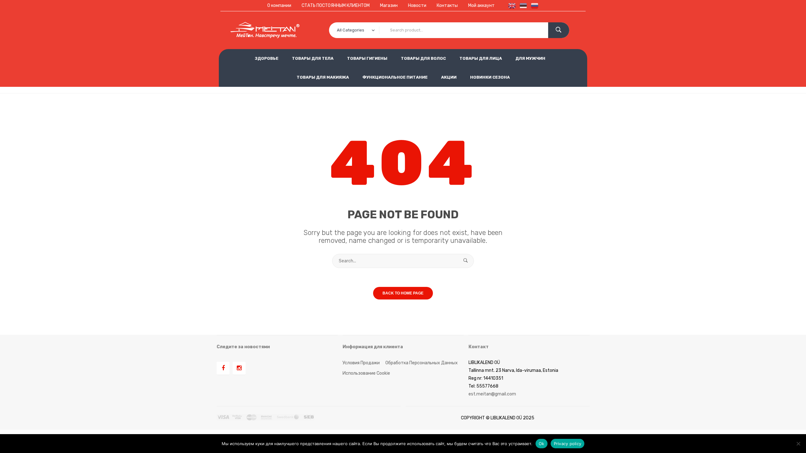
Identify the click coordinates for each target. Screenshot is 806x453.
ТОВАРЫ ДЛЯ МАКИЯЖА (323, 77)
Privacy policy (568, 443)
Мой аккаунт (481, 5)
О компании (279, 5)
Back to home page (403, 293)
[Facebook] (223, 368)
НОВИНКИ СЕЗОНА (490, 77)
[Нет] (798, 443)
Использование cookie (366, 373)
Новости (417, 5)
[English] (510, 5)
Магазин (389, 5)
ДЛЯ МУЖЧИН (530, 58)
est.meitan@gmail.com (492, 394)
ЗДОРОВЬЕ (266, 58)
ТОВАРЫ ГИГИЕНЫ (367, 58)
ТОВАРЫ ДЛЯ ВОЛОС (423, 58)
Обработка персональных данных (421, 363)
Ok (541, 443)
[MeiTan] (265, 30)
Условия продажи (361, 363)
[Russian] (533, 5)
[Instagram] (239, 368)
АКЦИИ (449, 77)
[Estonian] (522, 5)
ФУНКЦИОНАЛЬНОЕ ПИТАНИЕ (395, 77)
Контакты (447, 5)
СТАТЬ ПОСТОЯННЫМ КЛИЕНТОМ (336, 5)
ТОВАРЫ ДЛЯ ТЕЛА (312, 58)
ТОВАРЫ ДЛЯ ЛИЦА (480, 58)
